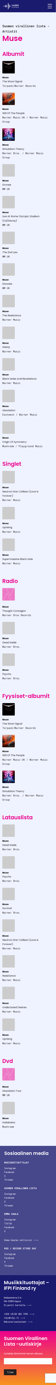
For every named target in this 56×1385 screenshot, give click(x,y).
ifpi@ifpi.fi (11, 1317)
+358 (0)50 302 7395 (16, 1313)
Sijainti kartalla (14, 1305)
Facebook (9, 1172)
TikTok (8, 1223)
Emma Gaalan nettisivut (18, 1240)
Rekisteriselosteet (15, 1321)
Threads (8, 1179)
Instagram (10, 1168)
